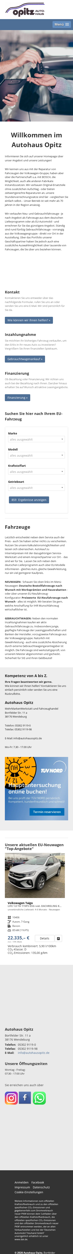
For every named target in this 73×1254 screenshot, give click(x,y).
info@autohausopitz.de (33, 1053)
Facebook (37, 1182)
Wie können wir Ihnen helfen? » (29, 320)
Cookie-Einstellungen (29, 1192)
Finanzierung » (18, 398)
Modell (13, 449)
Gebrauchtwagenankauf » (25, 359)
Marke (12, 433)
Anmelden (22, 1182)
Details (44, 938)
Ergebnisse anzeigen (29, 500)
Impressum (22, 1187)
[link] (58, 938)
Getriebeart (16, 482)
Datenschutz (41, 1187)
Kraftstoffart (17, 466)
